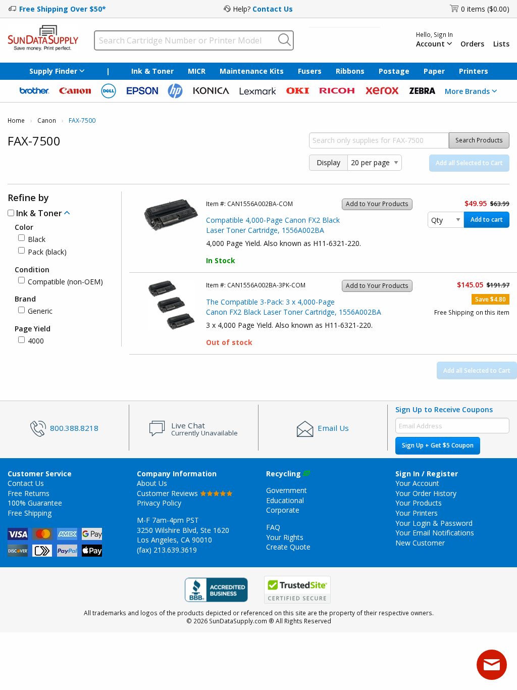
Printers (473, 71)
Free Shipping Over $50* (62, 9)
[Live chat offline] (492, 665)
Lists (501, 43)
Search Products (479, 140)
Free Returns (28, 493)
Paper (434, 71)
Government (286, 490)
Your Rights (284, 537)
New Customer (420, 543)
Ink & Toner (152, 71)
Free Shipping (29, 513)
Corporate (282, 510)
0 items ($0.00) (485, 9)
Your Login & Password (434, 523)
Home (16, 120)
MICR (196, 71)
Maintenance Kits (252, 71)
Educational (285, 500)
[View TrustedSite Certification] (297, 590)
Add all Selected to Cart (469, 163)
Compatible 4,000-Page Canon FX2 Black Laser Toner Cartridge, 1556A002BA (273, 225)
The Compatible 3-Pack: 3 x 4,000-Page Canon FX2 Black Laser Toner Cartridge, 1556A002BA (293, 307)
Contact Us (272, 9)
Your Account (417, 483)
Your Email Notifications (434, 532)
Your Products (418, 503)
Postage (394, 71)
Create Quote (288, 547)
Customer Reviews (168, 493)
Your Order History (425, 493)
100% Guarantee (35, 503)
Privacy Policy (159, 503)
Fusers (310, 71)
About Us (152, 483)
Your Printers (416, 513)
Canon (46, 120)
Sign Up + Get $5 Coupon (438, 445)
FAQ (273, 527)
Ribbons (350, 71)
